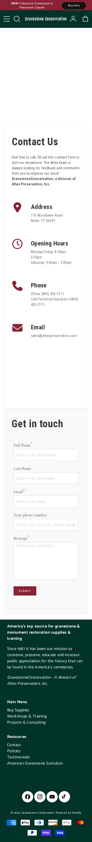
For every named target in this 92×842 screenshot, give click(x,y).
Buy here (74, 5)
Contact (14, 745)
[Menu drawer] (6, 19)
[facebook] (27, 796)
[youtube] (52, 796)
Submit (25, 591)
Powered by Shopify (68, 813)
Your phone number (31, 515)
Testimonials (18, 757)
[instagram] (39, 796)
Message (21, 538)
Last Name (22, 468)
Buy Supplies (18, 710)
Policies (14, 751)
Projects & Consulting (26, 722)
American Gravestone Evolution (35, 763)
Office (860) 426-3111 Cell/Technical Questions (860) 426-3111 (54, 299)
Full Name (23, 445)
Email (19, 491)
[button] (16, 19)
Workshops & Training (27, 716)
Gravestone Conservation (46, 18)
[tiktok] (64, 796)
